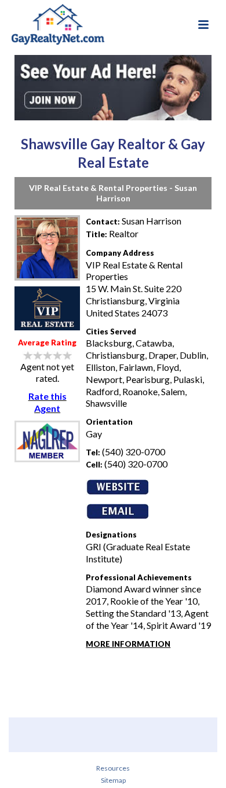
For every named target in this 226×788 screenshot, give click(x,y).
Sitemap (113, 780)
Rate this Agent (47, 402)
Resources (113, 768)
